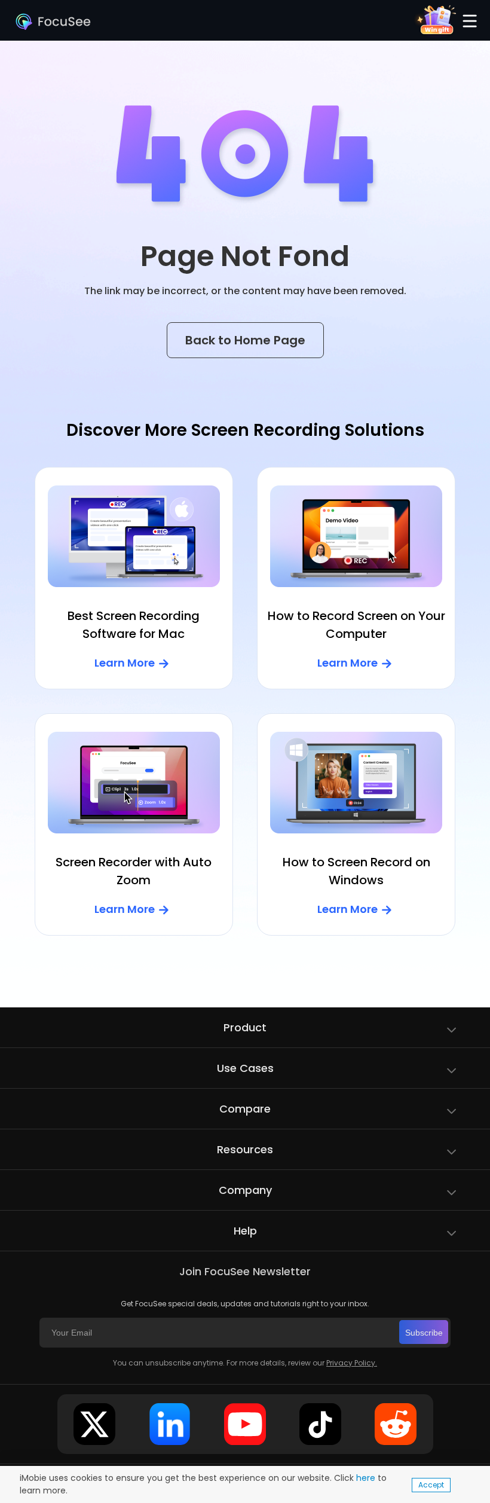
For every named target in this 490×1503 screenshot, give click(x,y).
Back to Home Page (245, 340)
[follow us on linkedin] (170, 1424)
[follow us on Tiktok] (320, 1424)
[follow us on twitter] (94, 1424)
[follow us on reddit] (395, 1424)
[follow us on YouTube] (245, 1424)
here (365, 1478)
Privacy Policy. (351, 1363)
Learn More (124, 662)
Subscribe (424, 1332)
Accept (431, 1485)
